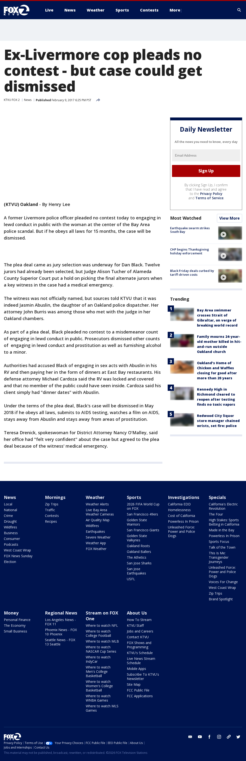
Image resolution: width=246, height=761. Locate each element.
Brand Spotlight (221, 599)
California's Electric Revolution (223, 506)
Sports (134, 497)
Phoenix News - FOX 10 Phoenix (61, 631)
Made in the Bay (221, 530)
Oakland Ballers (139, 551)
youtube (200, 737)
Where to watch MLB (102, 641)
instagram (219, 737)
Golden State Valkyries (137, 537)
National (10, 510)
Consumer (12, 538)
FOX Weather (96, 548)
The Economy (14, 625)
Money (11, 613)
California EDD (179, 504)
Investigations (183, 497)
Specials (217, 497)
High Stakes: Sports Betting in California (224, 522)
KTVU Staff (135, 625)
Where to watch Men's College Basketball (98, 671)
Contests (52, 515)
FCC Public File (138, 690)
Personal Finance (17, 619)
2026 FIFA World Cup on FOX (143, 506)
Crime (8, 515)
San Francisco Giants (143, 530)
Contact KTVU (138, 637)
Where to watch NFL (102, 625)
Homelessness (179, 510)
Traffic (50, 510)
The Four (216, 514)
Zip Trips (51, 504)
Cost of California (181, 515)
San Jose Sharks (139, 563)
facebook (209, 737)
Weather (95, 497)
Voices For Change (223, 582)
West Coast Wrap (17, 550)
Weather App (96, 543)
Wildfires (10, 527)
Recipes (51, 521)
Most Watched (185, 218)
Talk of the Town (222, 547)
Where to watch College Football (98, 633)
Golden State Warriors (137, 522)
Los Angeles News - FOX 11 (60, 621)
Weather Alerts (97, 504)
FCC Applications (140, 696)
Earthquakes (95, 531)
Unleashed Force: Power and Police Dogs (181, 531)
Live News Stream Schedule (141, 660)
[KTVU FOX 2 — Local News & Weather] (20, 10)
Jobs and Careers (140, 631)
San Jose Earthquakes (136, 571)
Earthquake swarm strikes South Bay (190, 230)
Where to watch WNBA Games (98, 698)
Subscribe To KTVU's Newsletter (143, 676)
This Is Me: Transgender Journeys (218, 557)
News (27, 100)
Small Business (15, 631)
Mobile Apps (136, 668)
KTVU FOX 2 (12, 100)
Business (11, 533)
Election (10, 561)
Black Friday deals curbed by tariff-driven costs (192, 273)
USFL (131, 579)
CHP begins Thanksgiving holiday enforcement (189, 251)
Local (8, 504)
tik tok (229, 737)
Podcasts (11, 544)
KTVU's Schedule (140, 652)
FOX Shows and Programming (139, 644)
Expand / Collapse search (239, 10)
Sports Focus (219, 541)
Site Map (134, 684)
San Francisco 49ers (142, 514)
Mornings (55, 497)
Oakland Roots (138, 546)
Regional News (61, 613)
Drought (10, 521)
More (175, 10)
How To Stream (139, 619)
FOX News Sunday (18, 556)
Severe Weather (98, 537)
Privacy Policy (211, 193)
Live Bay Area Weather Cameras (100, 512)
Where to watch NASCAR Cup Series (101, 649)
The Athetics (136, 557)
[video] (230, 233)
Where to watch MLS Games (102, 708)
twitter (238, 737)
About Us (137, 613)
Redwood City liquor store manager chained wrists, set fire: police (218, 420)
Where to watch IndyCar (98, 659)
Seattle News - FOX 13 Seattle (60, 642)
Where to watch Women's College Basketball (99, 685)
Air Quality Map (98, 520)
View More (229, 218)
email (190, 737)
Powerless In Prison (183, 521)
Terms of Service (209, 198)
